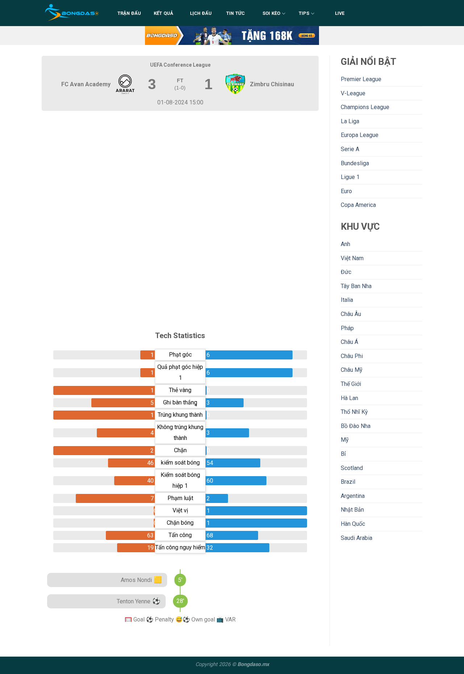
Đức (346, 272)
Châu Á (349, 341)
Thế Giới (351, 383)
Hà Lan (349, 398)
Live (340, 13)
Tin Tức (235, 13)
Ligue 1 (350, 177)
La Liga (350, 121)
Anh (345, 244)
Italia (347, 299)
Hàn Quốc (353, 523)
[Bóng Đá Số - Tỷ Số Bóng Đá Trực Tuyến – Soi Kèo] (72, 13)
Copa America (358, 204)
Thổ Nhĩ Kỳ (354, 411)
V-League (353, 93)
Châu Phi (352, 356)
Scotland (352, 468)
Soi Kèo (271, 13)
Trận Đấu (129, 13)
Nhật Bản (352, 509)
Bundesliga (355, 163)
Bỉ (343, 453)
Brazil (348, 481)
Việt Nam (352, 258)
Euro (346, 191)
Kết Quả (164, 13)
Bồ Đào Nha (355, 426)
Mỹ (345, 439)
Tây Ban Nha (356, 286)
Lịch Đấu (201, 13)
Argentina (353, 495)
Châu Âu (351, 314)
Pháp (347, 328)
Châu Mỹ (351, 369)
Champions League (365, 107)
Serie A (350, 149)
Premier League (361, 79)
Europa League (359, 135)
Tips (304, 13)
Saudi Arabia (356, 537)
